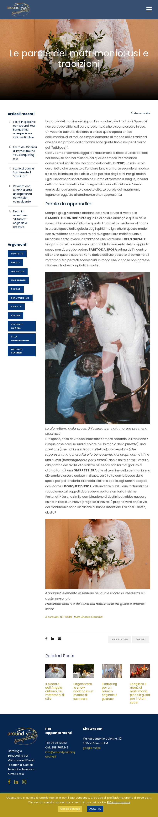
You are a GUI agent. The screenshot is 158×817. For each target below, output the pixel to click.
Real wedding (20, 297)
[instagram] (24, 782)
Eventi (15, 262)
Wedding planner (17, 351)
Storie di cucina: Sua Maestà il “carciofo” (23, 172)
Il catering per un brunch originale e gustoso (109, 691)
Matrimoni (120, 639)
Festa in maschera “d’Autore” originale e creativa (20, 219)
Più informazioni (118, 802)
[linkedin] (16, 782)
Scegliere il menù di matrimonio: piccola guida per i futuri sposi (140, 693)
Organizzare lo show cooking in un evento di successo (83, 691)
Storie (15, 315)
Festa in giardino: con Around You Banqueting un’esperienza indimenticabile (24, 129)
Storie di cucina (17, 326)
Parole (140, 639)
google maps (92, 748)
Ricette (16, 306)
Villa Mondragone (20, 338)
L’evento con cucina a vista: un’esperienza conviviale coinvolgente (23, 193)
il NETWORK (58, 617)
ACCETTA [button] (95, 809)
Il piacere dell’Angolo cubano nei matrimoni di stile (54, 691)
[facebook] (9, 782)
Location (17, 271)
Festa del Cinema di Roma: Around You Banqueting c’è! (25, 153)
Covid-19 (17, 253)
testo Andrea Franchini (88, 617)
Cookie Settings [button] (70, 809)
